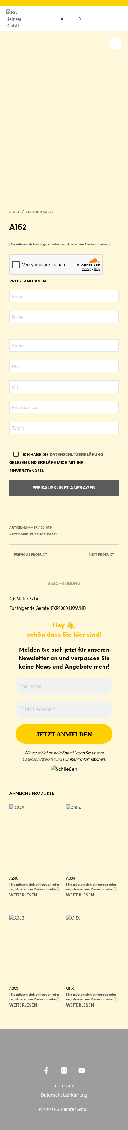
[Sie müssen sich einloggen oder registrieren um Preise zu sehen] (59, 244)
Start (14, 212)
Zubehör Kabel (39, 212)
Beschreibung (64, 584)
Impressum (64, 1085)
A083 (13, 988)
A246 (13, 878)
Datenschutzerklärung (76, 454)
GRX (70, 988)
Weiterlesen (23, 895)
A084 (70, 878)
